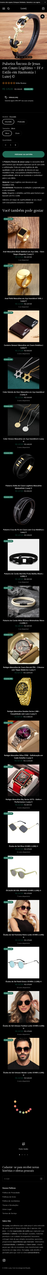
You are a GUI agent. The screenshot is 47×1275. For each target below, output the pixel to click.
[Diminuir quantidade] (6, 145)
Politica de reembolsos (11, 1201)
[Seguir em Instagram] (4, 1260)
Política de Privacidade (11, 1193)
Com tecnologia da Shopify (21, 1268)
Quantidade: (7, 140)
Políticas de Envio (9, 1197)
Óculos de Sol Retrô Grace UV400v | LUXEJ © (24, 981)
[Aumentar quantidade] (15, 145)
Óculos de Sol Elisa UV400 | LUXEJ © (23, 846)
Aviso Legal (6, 1209)
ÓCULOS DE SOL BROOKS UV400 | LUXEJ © (23, 890)
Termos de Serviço (9, 1213)
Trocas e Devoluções (10, 1205)
